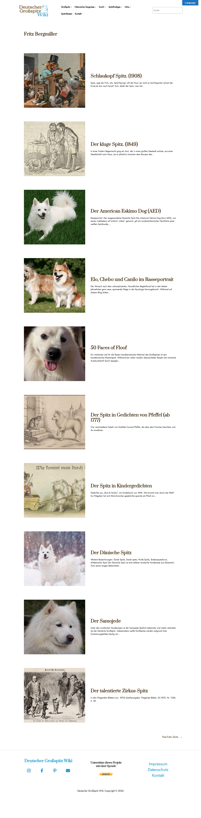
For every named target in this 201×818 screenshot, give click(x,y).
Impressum (158, 764)
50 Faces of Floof (109, 347)
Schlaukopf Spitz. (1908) (116, 76)
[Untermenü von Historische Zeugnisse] (95, 7)
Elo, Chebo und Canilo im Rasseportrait (132, 279)
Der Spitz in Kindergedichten (121, 486)
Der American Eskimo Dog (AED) (126, 211)
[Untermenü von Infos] (130, 7)
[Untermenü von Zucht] (105, 7)
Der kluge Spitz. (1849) (114, 144)
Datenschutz (158, 770)
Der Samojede (106, 621)
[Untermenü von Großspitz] (71, 7)
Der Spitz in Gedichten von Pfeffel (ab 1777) (130, 417)
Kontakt (158, 775)
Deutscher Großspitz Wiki (48, 760)
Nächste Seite (172, 737)
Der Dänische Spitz (111, 552)
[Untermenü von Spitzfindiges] (121, 7)
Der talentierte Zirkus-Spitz (119, 691)
